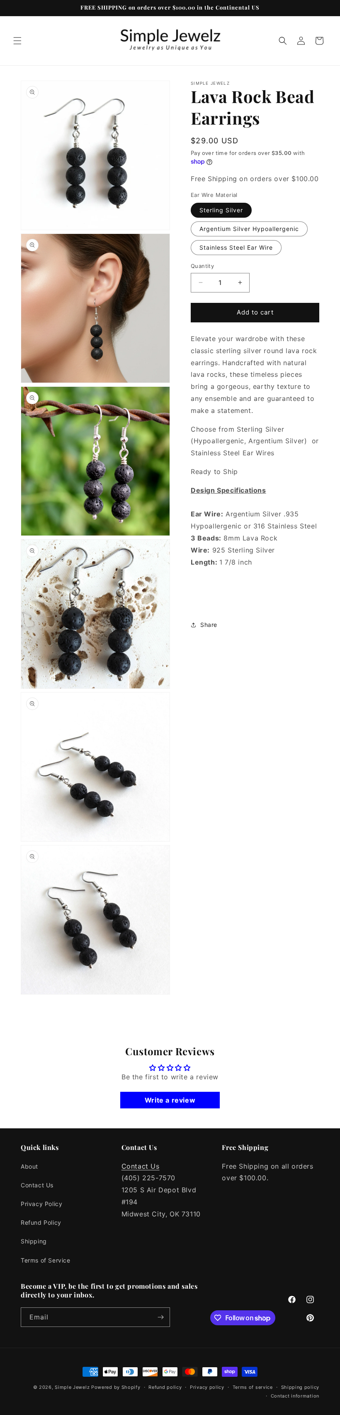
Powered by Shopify (116, 1387)
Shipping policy (300, 1387)
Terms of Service (45, 1260)
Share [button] (208, 624)
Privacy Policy (41, 1203)
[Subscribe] (160, 1317)
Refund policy (165, 1387)
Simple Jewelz (72, 1387)
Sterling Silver (221, 210)
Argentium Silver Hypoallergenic (249, 228)
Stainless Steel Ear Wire (236, 247)
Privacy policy (207, 1387)
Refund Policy (41, 1222)
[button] (17, 41)
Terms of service (253, 1387)
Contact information (295, 1396)
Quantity (202, 266)
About (29, 1166)
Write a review (170, 1100)
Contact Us (37, 1185)
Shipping (34, 1241)
